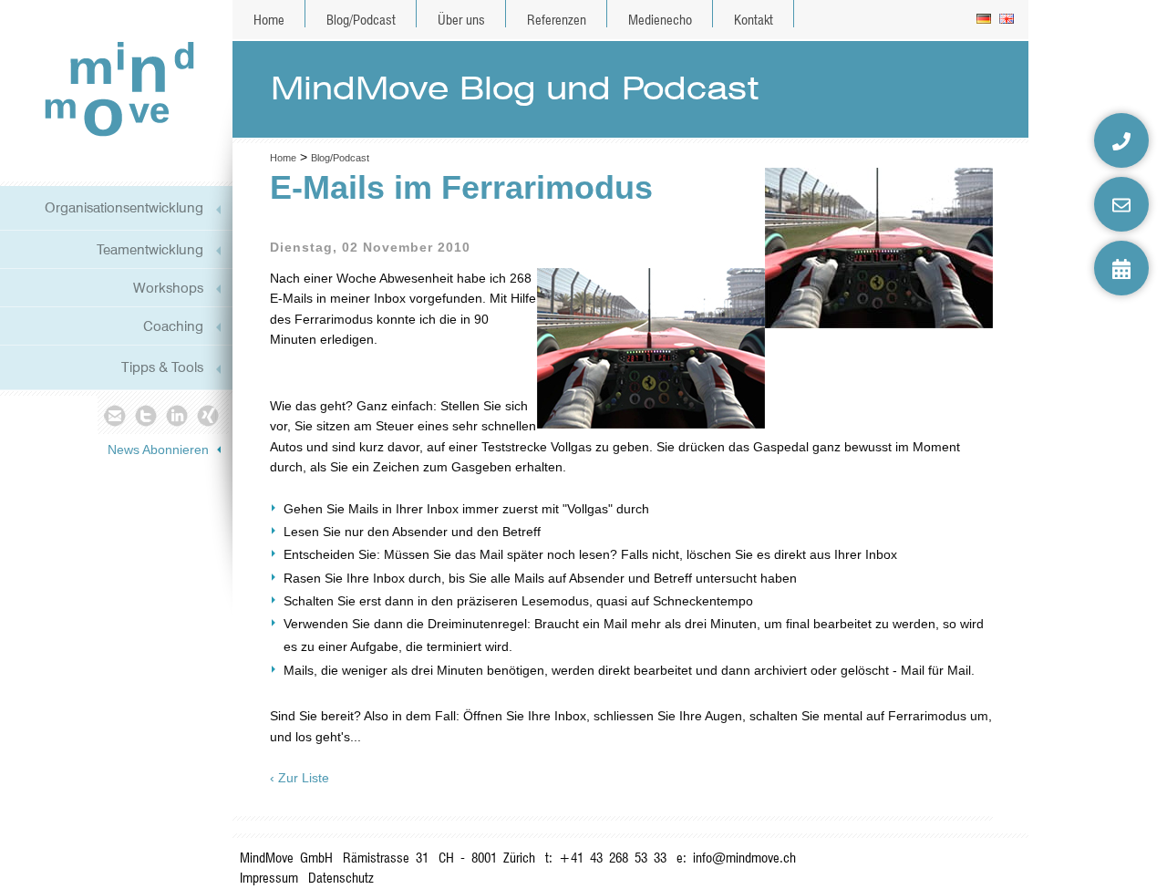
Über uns (461, 19)
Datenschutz (341, 877)
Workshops (168, 287)
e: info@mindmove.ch (736, 857)
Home (268, 19)
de (985, 19)
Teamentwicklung (150, 249)
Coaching (173, 326)
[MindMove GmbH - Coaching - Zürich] (113, 88)
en (1008, 19)
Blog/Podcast (361, 19)
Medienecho (660, 19)
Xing (209, 415)
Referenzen (556, 19)
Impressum (269, 877)
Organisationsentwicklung (124, 207)
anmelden (1012, 869)
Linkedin (177, 415)
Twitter (145, 415)
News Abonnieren (158, 449)
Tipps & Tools (162, 367)
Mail (113, 415)
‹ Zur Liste (299, 777)
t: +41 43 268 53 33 (605, 857)
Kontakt (753, 19)
